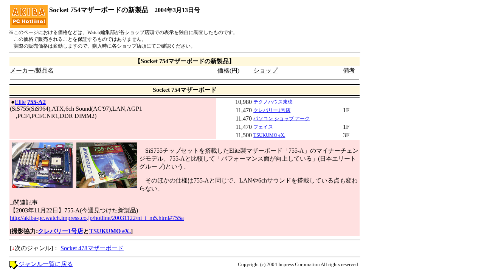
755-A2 (36, 102)
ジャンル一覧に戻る (46, 264)
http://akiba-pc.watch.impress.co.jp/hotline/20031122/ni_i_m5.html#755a (97, 218)
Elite (20, 102)
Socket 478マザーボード (92, 248)
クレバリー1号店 (271, 110)
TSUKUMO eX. (269, 135)
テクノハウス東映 (273, 102)
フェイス (263, 127)
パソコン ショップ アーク (281, 118)
